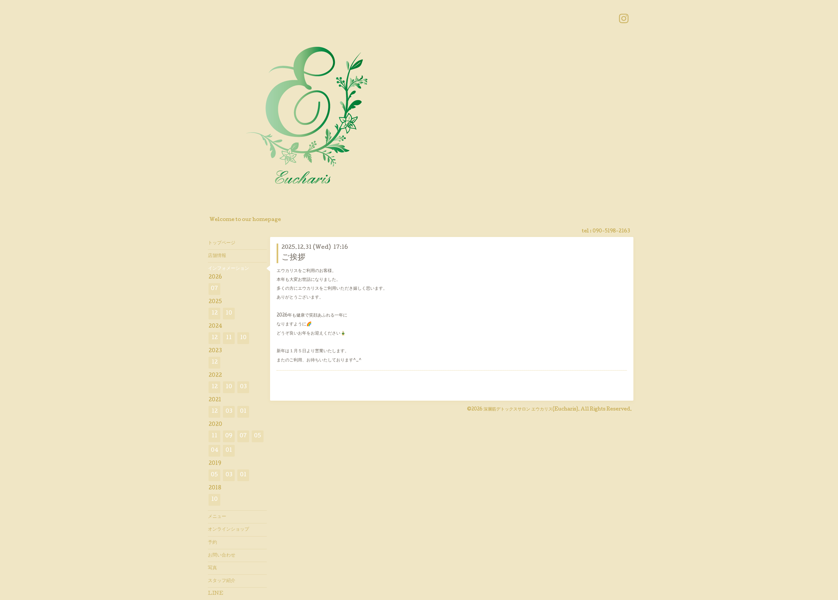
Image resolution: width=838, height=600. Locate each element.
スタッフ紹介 (221, 581)
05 (257, 436)
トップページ (221, 243)
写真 (212, 568)
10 (229, 313)
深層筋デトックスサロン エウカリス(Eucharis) (530, 409)
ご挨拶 (293, 257)
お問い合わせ (221, 555)
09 (228, 436)
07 (214, 289)
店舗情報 (217, 256)
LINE (215, 593)
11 (229, 338)
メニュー (217, 516)
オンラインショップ (228, 529)
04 (214, 450)
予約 (212, 542)
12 (214, 313)
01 (243, 411)
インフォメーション (228, 268)
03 (243, 387)
